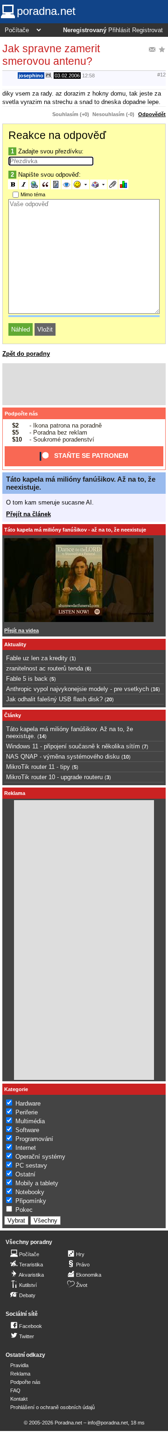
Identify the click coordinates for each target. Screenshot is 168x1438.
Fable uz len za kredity (37, 658)
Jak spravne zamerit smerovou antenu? (51, 54)
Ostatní (25, 1174)
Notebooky (29, 1192)
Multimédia (30, 1121)
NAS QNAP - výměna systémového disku (62, 756)
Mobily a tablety (36, 1183)
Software (27, 1130)
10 (126, 757)
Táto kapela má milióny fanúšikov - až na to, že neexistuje (75, 529)
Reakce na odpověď (57, 135)
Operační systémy (40, 1156)
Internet (25, 1147)
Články (12, 715)
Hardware (28, 1103)
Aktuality (15, 644)
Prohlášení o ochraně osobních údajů (52, 1407)
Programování (34, 1138)
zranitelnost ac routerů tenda (44, 668)
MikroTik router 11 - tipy (38, 766)
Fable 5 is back (27, 678)
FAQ (15, 1390)
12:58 (88, 75)
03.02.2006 (67, 75)
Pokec (24, 1209)
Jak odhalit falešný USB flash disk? (54, 699)
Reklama (20, 1373)
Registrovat (147, 30)
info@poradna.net (108, 1422)
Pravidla (19, 1365)
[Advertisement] (84, 384)
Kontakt (19, 1399)
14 (42, 736)
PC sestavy (31, 1165)
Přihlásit (119, 30)
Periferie (26, 1112)
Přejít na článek (28, 514)
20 (109, 699)
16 (155, 689)
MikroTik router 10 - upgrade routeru (54, 777)
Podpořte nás (21, 413)
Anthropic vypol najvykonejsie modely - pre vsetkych (77, 688)
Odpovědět (152, 114)
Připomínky (30, 1200)
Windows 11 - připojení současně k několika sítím (73, 746)
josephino (31, 75)
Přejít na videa (21, 630)
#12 (161, 74)
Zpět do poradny (26, 353)
